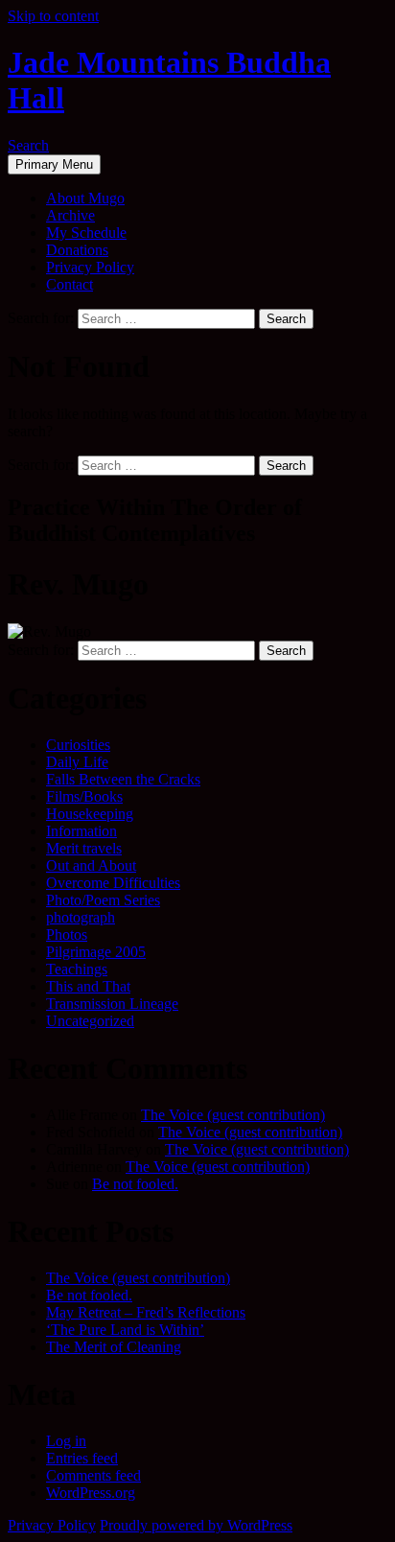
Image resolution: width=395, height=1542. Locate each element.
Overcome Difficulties (113, 883)
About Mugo (85, 198)
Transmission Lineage (112, 1003)
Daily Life (77, 762)
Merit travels (84, 848)
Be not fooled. (135, 1184)
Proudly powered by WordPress (196, 1525)
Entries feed (82, 1458)
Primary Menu (54, 164)
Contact (69, 284)
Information (81, 831)
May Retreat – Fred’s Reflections (145, 1312)
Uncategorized (90, 1021)
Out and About (91, 865)
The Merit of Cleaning (113, 1347)
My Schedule (86, 232)
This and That (88, 986)
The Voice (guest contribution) (233, 1115)
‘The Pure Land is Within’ (125, 1329)
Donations (77, 250)
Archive (70, 215)
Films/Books (84, 796)
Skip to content (53, 16)
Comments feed (93, 1475)
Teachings (76, 969)
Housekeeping (89, 814)
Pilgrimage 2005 (96, 952)
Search (28, 145)
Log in (66, 1441)
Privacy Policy (90, 267)
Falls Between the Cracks (123, 779)
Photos (66, 934)
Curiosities (78, 744)
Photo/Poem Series (103, 900)
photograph (80, 917)
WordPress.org (90, 1492)
